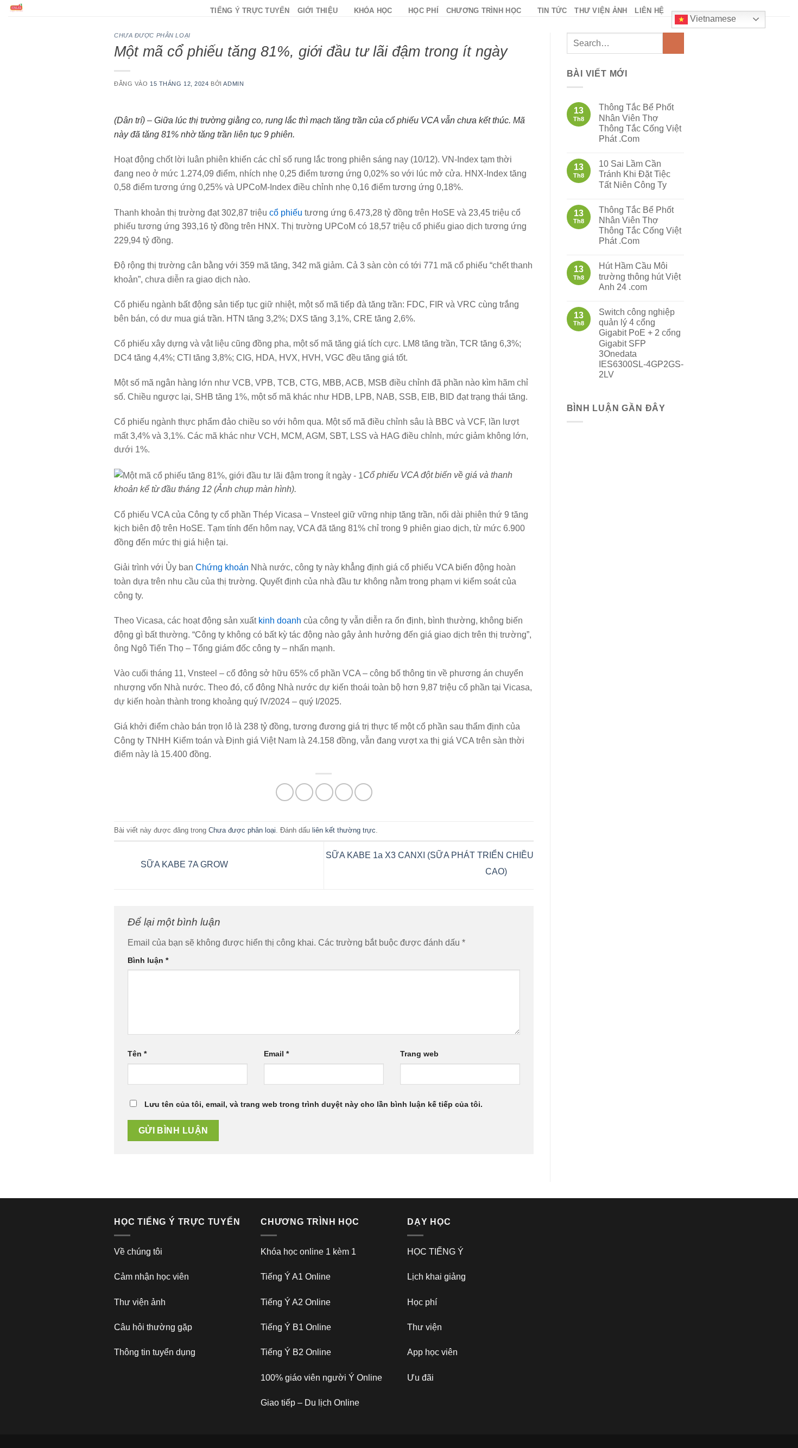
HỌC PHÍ (423, 11)
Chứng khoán (222, 567)
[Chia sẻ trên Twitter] (304, 792)
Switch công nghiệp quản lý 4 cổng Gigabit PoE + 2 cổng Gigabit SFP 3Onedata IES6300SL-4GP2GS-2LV (641, 343)
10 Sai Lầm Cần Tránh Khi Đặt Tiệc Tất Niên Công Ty (634, 174)
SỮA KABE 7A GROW (183, 865)
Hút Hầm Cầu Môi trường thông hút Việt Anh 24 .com (640, 276)
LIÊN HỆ (649, 11)
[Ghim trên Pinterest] (344, 792)
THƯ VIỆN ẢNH (600, 11)
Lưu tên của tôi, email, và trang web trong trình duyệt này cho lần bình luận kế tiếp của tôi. (313, 1104)
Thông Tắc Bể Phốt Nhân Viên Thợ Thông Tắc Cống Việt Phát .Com (640, 123)
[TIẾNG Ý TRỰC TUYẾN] (101, 8)
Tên (137, 1053)
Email (276, 1053)
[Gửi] (673, 43)
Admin (233, 83)
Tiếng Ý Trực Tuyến (250, 11)
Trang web (419, 1053)
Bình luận (148, 960)
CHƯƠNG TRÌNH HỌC (483, 11)
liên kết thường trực (344, 830)
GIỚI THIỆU (317, 11)
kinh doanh (279, 620)
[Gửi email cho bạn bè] (324, 792)
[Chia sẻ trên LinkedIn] (363, 792)
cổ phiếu (285, 212)
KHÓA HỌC (373, 11)
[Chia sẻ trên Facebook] (285, 792)
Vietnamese (712, 18)
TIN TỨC (552, 11)
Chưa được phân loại (152, 35)
